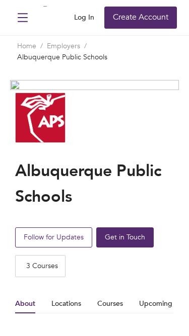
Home (26, 46)
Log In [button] (84, 17)
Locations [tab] (66, 303)
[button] (22, 17)
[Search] (63, 18)
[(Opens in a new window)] (45, 18)
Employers (63, 46)
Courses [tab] (110, 303)
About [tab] (25, 303)
